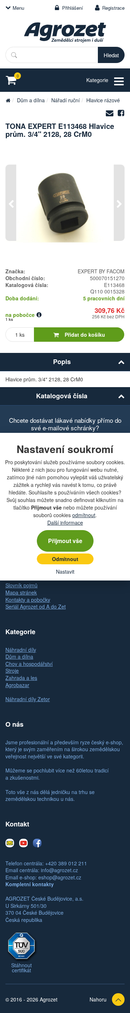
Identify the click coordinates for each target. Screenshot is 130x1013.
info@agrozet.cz (59, 870)
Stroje (12, 670)
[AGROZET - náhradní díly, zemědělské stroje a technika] (7, 100)
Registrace (113, 7)
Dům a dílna (31, 100)
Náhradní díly (20, 649)
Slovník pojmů (21, 585)
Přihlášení (72, 7)
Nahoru (98, 999)
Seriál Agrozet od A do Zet (35, 606)
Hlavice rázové (103, 100)
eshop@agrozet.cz (59, 877)
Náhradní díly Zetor (27, 699)
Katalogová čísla (61, 395)
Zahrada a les (21, 677)
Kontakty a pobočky (27, 599)
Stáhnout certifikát (21, 968)
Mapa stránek (21, 592)
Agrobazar (17, 685)
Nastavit (65, 571)
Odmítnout (65, 558)
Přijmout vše (65, 541)
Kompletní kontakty (29, 884)
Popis (62, 361)
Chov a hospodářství (29, 663)
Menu (18, 7)
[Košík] (13, 80)
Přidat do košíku (85, 334)
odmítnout (83, 515)
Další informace (65, 522)
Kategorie (97, 80)
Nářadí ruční (65, 100)
